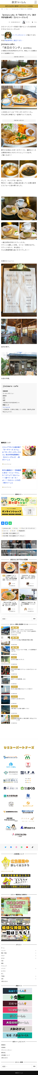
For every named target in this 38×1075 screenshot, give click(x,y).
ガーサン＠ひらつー (19, 35)
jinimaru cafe (7, 528)
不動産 (2, 976)
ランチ (13, 531)
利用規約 (3, 1047)
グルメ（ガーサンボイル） (28, 528)
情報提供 (3, 1045)
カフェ (16, 528)
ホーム (2, 948)
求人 (2, 973)
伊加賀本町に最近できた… (13, 40)
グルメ (35, 22)
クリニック (4, 966)
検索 (34, 618)
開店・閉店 (4, 953)
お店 (2, 960)
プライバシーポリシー (6, 1050)
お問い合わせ (4, 981)
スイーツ (5, 531)
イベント (3, 968)
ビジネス (3, 971)
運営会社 (3, 1052)
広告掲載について (5, 1055)
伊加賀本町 (21, 531)
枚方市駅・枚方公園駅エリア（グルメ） (14, 536)
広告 (2, 978)
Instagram (6, 407)
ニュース (3, 950)
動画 (2, 963)
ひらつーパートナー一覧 (7, 871)
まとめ (2, 958)
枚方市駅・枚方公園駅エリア (11, 533)
